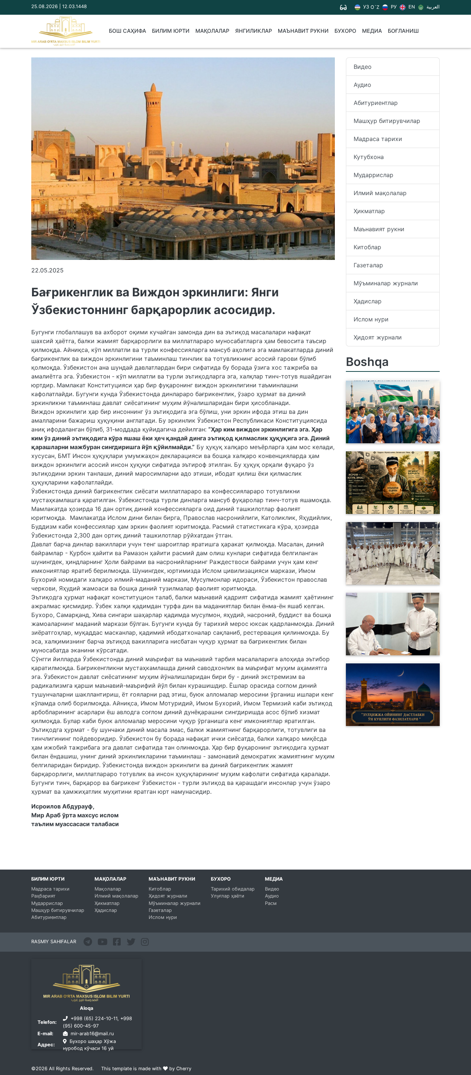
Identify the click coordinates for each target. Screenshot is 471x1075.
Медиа (372, 31)
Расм (271, 903)
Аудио (362, 84)
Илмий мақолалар (380, 193)
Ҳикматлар (369, 211)
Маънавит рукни (303, 31)
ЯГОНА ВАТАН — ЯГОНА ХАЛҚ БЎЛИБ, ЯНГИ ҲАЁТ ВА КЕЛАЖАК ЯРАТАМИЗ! (391, 434)
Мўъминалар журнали (386, 283)
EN (411, 7)
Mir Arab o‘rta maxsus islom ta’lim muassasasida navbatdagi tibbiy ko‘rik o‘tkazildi (387, 642)
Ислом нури (371, 319)
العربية (432, 7)
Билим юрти (171, 31)
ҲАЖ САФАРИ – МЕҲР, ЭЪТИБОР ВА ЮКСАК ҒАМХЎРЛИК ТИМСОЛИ (383, 575)
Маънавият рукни (379, 229)
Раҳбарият (43, 896)
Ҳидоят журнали (378, 337)
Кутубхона (369, 157)
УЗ (365, 7)
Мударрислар (373, 175)
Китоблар (367, 247)
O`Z (375, 7)
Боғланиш (403, 31)
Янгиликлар (253, 31)
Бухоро (345, 31)
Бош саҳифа (127, 31)
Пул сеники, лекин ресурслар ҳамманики (392, 509)
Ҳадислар (368, 301)
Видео (363, 66)
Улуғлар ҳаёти (227, 896)
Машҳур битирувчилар (387, 120)
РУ (393, 7)
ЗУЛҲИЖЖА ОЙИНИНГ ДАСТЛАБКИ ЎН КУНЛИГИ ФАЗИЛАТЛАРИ (387, 717)
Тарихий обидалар (233, 889)
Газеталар (368, 265)
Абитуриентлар (376, 102)
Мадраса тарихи (378, 138)
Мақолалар (212, 31)
